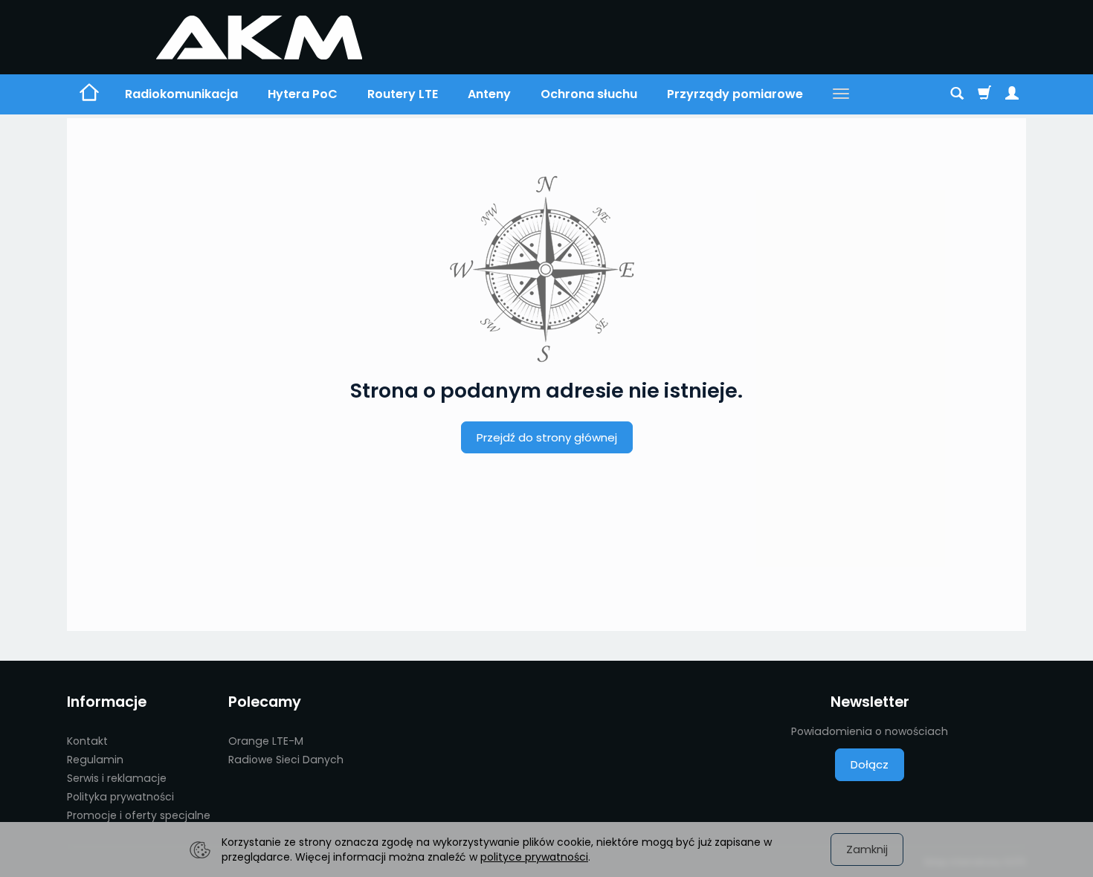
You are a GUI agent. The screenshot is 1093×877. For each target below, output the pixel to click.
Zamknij (867, 849)
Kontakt (87, 741)
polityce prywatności (534, 857)
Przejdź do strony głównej (547, 437)
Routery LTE (402, 94)
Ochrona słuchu (589, 94)
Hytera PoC (303, 94)
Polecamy (264, 702)
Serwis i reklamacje (117, 778)
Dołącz (870, 764)
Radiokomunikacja (181, 94)
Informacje (106, 702)
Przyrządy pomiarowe (735, 94)
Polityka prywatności (120, 796)
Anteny (489, 94)
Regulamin (95, 759)
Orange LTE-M (265, 741)
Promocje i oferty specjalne (138, 815)
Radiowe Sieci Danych (286, 759)
